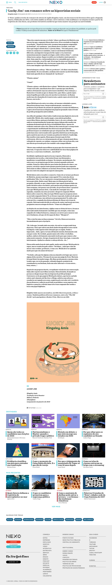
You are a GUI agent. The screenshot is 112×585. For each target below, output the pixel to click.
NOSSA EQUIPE (68, 553)
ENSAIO (45, 557)
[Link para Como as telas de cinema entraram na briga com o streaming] (93, 450)
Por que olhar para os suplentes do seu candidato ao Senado (93, 434)
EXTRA (45, 538)
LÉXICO (45, 573)
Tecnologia (70, 519)
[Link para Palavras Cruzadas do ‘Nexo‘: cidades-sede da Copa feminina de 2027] (94, 482)
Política (9, 519)
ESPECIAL (46, 565)
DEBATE (45, 559)
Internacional (29, 519)
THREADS (92, 542)
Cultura (10, 43)
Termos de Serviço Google (99, 97)
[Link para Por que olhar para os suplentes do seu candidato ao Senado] (93, 421)
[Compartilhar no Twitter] (11, 53)
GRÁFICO (46, 544)
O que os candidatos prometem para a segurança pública (93, 48)
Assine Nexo (13, 541)
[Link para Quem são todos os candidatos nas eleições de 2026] (17, 421)
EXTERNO (46, 567)
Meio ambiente (88, 519)
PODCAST (46, 561)
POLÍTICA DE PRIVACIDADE (72, 566)
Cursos (92, 560)
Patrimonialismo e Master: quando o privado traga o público (43, 434)
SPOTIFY (92, 550)
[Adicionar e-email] (103, 94)
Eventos (92, 566)
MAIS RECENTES (23, 2)
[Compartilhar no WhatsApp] (17, 53)
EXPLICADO (47, 542)
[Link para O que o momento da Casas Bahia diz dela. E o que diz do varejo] (42, 450)
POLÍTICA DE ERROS (69, 561)
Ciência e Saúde (58, 519)
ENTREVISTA (47, 550)
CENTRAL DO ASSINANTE (71, 542)
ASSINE (94, 2)
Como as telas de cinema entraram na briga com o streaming (93, 463)
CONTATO (66, 557)
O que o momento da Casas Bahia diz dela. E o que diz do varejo (44, 463)
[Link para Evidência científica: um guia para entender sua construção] (17, 450)
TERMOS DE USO (68, 563)
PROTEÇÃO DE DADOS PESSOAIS (74, 568)
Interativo (87, 62)
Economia (18, 519)
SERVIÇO (46, 552)
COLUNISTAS (47, 576)
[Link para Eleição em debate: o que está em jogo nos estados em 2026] (68, 421)
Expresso (86, 46)
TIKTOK (91, 548)
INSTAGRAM (93, 546)
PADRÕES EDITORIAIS (70, 559)
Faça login (13, 546)
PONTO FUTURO (68, 538)
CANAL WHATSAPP (95, 552)
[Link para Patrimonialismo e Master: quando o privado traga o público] (42, 421)
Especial (8, 429)
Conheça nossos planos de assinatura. (34, 30)
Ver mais (56, 507)
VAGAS (65, 555)
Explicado (9, 459)
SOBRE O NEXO (68, 551)
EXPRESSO (46, 540)
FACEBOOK (93, 538)
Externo (86, 40)
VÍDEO (45, 546)
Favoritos (87, 68)
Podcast (34, 429)
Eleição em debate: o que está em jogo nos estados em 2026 (67, 434)
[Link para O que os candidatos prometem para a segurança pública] (43, 482)
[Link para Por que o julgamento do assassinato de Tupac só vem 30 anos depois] (68, 450)
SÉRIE (45, 555)
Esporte (78, 519)
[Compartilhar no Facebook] (7, 53)
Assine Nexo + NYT (13, 561)
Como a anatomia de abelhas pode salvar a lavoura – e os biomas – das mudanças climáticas (68, 497)
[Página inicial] (56, 2)
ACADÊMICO (47, 569)
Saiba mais (38, 407)
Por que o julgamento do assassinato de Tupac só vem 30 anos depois (69, 463)
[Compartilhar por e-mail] (14, 53)
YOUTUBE (92, 544)
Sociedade (11, 46)
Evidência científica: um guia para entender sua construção (17, 463)
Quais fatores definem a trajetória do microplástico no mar (94, 41)
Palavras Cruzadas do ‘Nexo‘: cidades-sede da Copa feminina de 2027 (94, 63)
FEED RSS (92, 555)
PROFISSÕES (47, 571)
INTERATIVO (47, 548)
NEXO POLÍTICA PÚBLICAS (71, 540)
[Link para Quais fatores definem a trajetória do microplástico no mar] (17, 482)
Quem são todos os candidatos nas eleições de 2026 (18, 434)
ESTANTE (46, 563)
